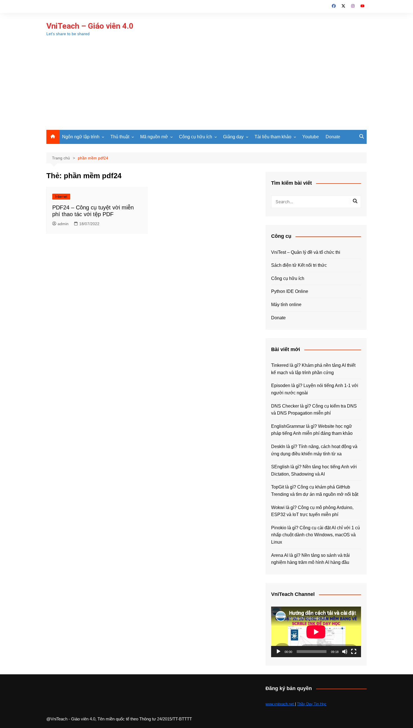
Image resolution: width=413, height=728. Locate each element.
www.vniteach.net (280, 704)
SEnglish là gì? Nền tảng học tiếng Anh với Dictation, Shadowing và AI (314, 470)
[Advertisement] (206, 87)
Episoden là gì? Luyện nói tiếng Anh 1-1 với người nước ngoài (314, 389)
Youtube (310, 136)
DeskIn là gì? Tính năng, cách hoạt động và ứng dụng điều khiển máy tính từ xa (314, 450)
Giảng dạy (233, 136)
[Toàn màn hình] (354, 651)
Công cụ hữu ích (195, 136)
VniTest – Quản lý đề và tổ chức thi (305, 252)
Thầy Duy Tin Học (311, 704)
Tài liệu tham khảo (273, 136)
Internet (61, 197)
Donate (333, 136)
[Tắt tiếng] (345, 651)
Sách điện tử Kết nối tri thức (299, 265)
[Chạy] (278, 651)
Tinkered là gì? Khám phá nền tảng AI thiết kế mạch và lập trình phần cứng (313, 369)
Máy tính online (286, 304)
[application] (316, 632)
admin (63, 223)
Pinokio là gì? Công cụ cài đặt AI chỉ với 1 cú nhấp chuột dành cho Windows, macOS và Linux (315, 534)
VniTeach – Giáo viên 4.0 (89, 26)
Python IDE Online (289, 291)
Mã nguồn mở (154, 136)
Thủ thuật (119, 136)
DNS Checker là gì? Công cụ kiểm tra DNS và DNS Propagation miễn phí (314, 410)
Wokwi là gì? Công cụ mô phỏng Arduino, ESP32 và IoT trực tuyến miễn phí (312, 511)
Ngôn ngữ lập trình (80, 136)
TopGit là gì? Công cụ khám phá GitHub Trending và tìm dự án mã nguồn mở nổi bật (314, 491)
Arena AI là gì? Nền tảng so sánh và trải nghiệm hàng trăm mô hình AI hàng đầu (310, 559)
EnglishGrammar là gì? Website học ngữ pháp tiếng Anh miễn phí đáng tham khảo (312, 430)
